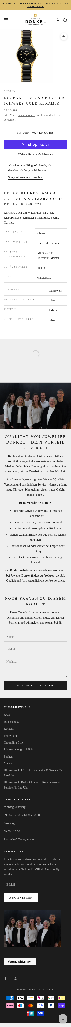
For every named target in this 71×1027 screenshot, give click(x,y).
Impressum (10, 735)
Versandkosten (26, 115)
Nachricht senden (35, 685)
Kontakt (8, 728)
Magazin (9, 763)
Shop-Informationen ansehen (25, 177)
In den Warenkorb (35, 132)
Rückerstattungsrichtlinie (18, 749)
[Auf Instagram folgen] (15, 978)
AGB (7, 714)
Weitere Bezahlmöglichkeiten (35, 154)
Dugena (10, 91)
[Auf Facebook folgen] (6, 978)
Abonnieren (21, 897)
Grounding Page (13, 742)
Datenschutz (11, 721)
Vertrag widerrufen (20, 961)
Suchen (8, 756)
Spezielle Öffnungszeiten (19, 839)
